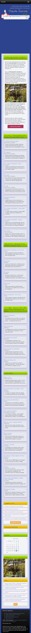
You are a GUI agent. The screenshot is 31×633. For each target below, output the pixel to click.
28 (14, 550)
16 (18, 546)
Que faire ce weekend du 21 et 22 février (14, 506)
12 (10, 546)
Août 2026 (15, 538)
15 (16, 546)
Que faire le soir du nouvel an (11, 509)
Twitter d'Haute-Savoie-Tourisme (12, 614)
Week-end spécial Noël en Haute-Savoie (14, 511)
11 (9, 546)
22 (16, 548)
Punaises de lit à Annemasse (12, 617)
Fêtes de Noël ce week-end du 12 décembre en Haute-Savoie (15, 515)
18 (9, 548)
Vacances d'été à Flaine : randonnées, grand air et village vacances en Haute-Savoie (15, 584)
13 (12, 546)
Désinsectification (9, 618)
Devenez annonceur (11, 621)
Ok (27, 18)
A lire (15, 604)
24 (7, 550)
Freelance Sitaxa (18, 620)
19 (10, 548)
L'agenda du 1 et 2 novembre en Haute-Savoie (15, 518)
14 (14, 546)
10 (7, 546)
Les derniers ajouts (9, 615)
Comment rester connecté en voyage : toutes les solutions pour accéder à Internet (15, 596)
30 (18, 550)
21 (14, 548)
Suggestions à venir (15, 522)
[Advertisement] (15, 37)
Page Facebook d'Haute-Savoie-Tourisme (14, 613)
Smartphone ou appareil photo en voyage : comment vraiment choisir (14, 588)
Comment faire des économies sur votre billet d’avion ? (15, 592)
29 (16, 550)
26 (10, 550)
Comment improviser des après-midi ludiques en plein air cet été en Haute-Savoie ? (15, 600)
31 (7, 552)
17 (7, 548)
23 (18, 548)
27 (12, 550)
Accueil (3, 2)
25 (9, 550)
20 (12, 548)
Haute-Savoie (19, 12)
